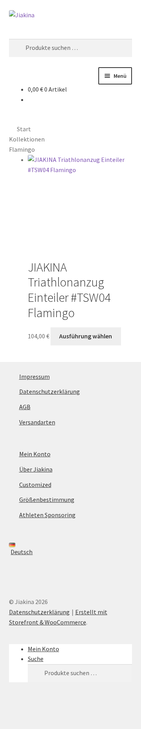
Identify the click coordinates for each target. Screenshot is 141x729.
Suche (35, 659)
